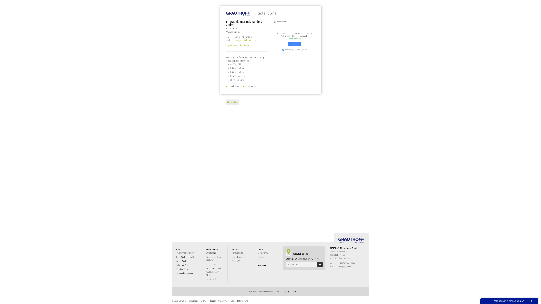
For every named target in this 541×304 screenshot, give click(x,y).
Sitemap (204, 301)
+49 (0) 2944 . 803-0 (347, 263)
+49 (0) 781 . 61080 (239, 37)
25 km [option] (307, 259)
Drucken (234, 102)
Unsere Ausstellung (213, 268)
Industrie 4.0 (211, 279)
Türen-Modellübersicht (185, 257)
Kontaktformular (264, 253)
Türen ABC (236, 261)
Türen (178, 249)
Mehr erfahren (295, 38)
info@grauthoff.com (346, 266)
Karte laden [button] (294, 44)
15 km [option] (299, 259)
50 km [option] (316, 259)
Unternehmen (212, 249)
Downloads (262, 265)
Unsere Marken (182, 261)
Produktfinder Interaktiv (185, 253)
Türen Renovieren (239, 257)
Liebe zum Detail (182, 265)
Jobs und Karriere (212, 264)
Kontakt (261, 249)
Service (235, 249)
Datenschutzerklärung (239, 301)
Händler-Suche (237, 253)
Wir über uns (211, 253)
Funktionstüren (182, 269)
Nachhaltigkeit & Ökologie (212, 273)
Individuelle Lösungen (184, 273)
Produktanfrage (264, 257)
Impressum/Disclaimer (219, 301)
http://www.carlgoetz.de (237, 45)
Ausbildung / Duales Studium (214, 258)
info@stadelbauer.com (245, 40)
